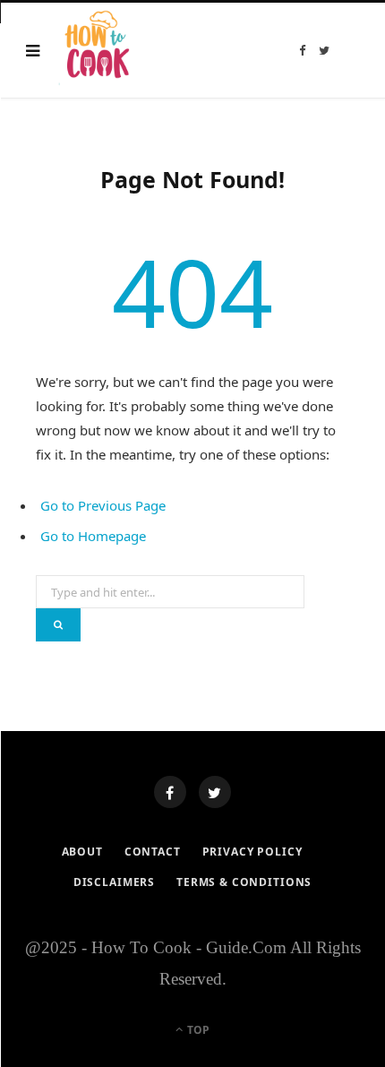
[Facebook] (170, 792)
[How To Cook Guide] (98, 50)
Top (197, 1029)
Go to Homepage (93, 536)
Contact (152, 851)
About (82, 851)
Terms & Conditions (244, 882)
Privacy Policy (252, 851)
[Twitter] (215, 792)
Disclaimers (114, 882)
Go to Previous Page (103, 505)
